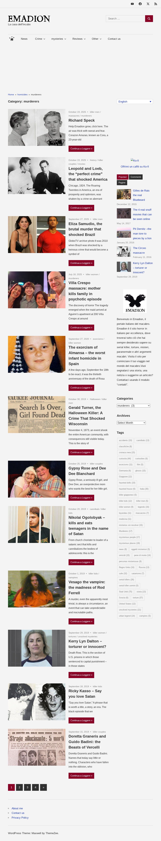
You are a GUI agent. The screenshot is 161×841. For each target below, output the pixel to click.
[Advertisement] (80, 65)
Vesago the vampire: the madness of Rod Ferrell (87, 587)
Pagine (122, 182)
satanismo (138, 573)
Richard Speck (82, 120)
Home (12, 38)
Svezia (123, 597)
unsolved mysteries (87, 636)
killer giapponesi (128, 495)
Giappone (125, 476)
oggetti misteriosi (140, 549)
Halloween (95, 399)
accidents (125, 440)
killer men (95, 112)
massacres (74, 115)
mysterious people (129, 537)
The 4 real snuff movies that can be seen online (142, 214)
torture (138, 597)
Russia (144, 567)
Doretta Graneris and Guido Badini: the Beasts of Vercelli (87, 741)
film (140, 464)
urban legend (127, 616)
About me (17, 808)
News (24, 38)
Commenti (136, 177)
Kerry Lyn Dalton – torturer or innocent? (143, 268)
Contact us (114, 38)
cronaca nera (127, 452)
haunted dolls (127, 483)
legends (143, 507)
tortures (72, 636)
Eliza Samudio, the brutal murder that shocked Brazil (85, 229)
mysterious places (129, 543)
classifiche (125, 446)
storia (141, 591)
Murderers (125, 531)
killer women (92, 274)
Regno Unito (126, 567)
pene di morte (142, 555)
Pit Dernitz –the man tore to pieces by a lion (142, 233)
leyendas (125, 513)
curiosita (125, 458)
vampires (73, 577)
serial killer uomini (128, 585)
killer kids (93, 573)
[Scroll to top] (155, 835)
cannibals (94, 509)
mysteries (57, 38)
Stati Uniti (125, 591)
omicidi (124, 555)
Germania (125, 470)
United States (127, 604)
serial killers (126, 579)
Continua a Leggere (80, 148)
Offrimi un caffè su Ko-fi (135, 166)
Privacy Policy (20, 817)
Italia (144, 489)
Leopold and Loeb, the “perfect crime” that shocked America (88, 174)
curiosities (141, 458)
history (93, 160)
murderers (86, 115)
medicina (125, 519)
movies (81, 164)
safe (123, 573)
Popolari (123, 177)
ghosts (140, 470)
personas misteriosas (130, 561)
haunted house (127, 489)
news (123, 549)
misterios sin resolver (131, 525)
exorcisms (98, 339)
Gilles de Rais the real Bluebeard (141, 195)
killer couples (96, 463)
